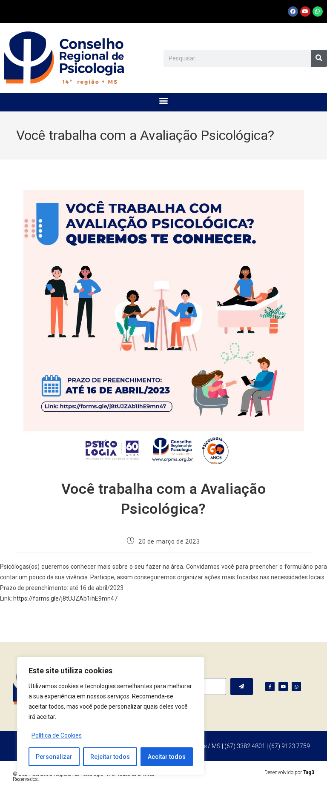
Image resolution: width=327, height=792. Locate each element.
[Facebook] (293, 11)
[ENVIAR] (241, 686)
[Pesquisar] (319, 58)
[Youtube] (305, 11)
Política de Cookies (57, 735)
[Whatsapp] (318, 11)
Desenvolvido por (289, 772)
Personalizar (54, 756)
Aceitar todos (167, 756)
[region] (110, 716)
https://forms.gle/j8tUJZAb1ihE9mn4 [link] (63, 598)
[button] (164, 100)
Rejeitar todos (110, 756)
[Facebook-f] (270, 686)
